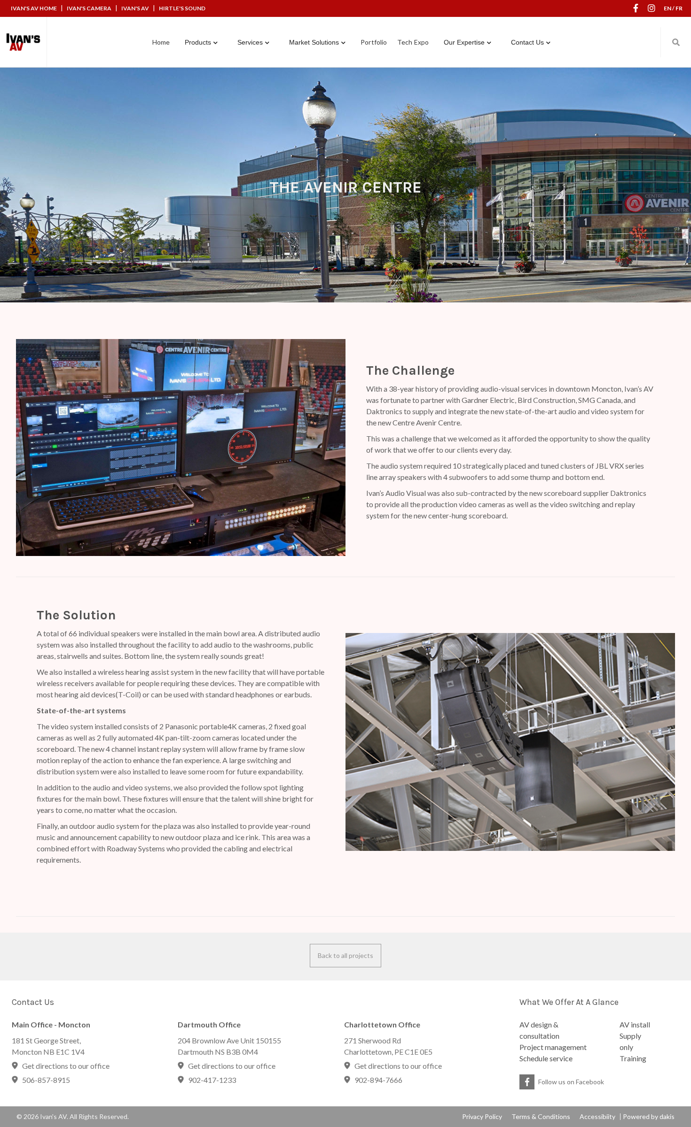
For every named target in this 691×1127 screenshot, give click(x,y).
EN (667, 8)
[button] (201, 42)
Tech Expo (413, 42)
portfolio (374, 42)
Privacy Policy (482, 1116)
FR (679, 8)
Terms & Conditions (540, 1116)
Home (161, 42)
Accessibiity (597, 1116)
